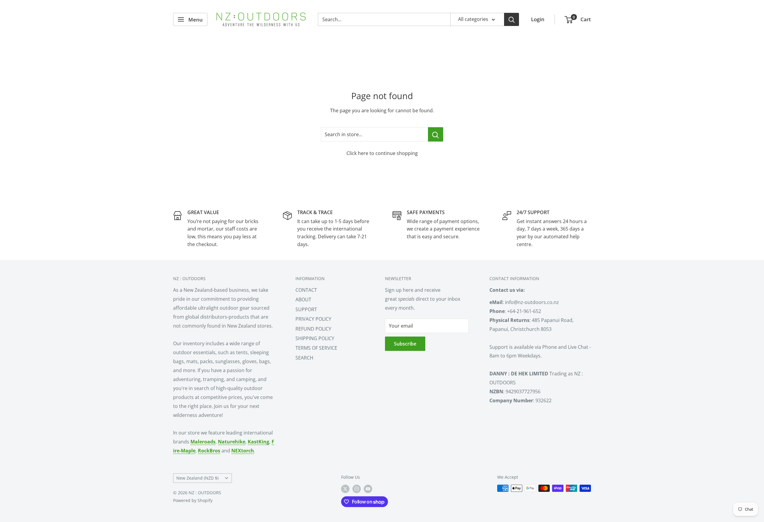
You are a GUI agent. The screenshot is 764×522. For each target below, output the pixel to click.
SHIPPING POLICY (314, 338)
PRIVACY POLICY (313, 319)
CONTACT (306, 290)
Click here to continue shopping (382, 153)
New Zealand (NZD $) (197, 478)
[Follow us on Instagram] (356, 489)
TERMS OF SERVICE (316, 348)
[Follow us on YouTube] (368, 489)
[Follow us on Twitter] (345, 489)
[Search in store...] (435, 134)
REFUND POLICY (313, 329)
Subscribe (405, 343)
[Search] (511, 19)
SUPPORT (306, 309)
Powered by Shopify (192, 500)
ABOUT (303, 299)
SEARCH (304, 357)
